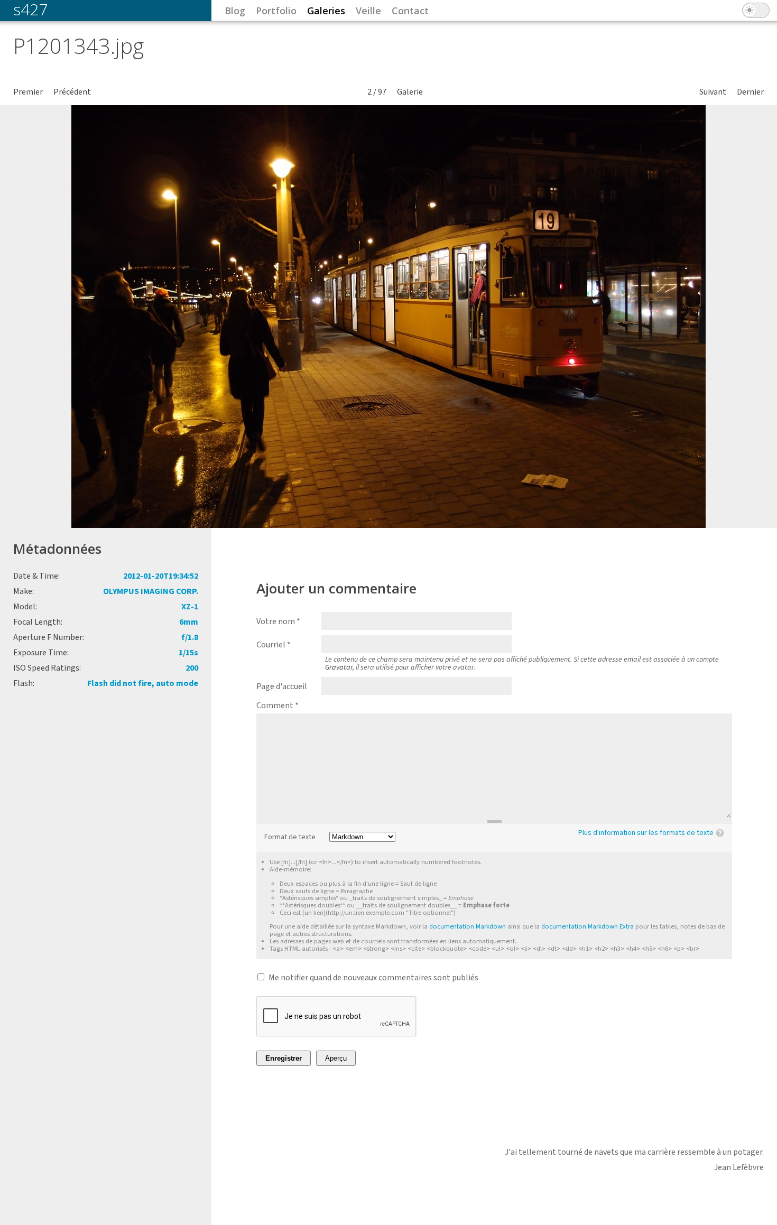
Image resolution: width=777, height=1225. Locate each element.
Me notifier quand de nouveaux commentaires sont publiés (373, 977)
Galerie (410, 92)
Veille (368, 10)
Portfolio (276, 10)
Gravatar (339, 667)
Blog (235, 10)
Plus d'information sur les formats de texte (646, 833)
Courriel (273, 645)
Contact (410, 10)
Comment (277, 705)
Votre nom (278, 621)
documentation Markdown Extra (587, 926)
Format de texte (290, 837)
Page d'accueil (281, 686)
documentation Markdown (467, 926)
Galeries (326, 10)
